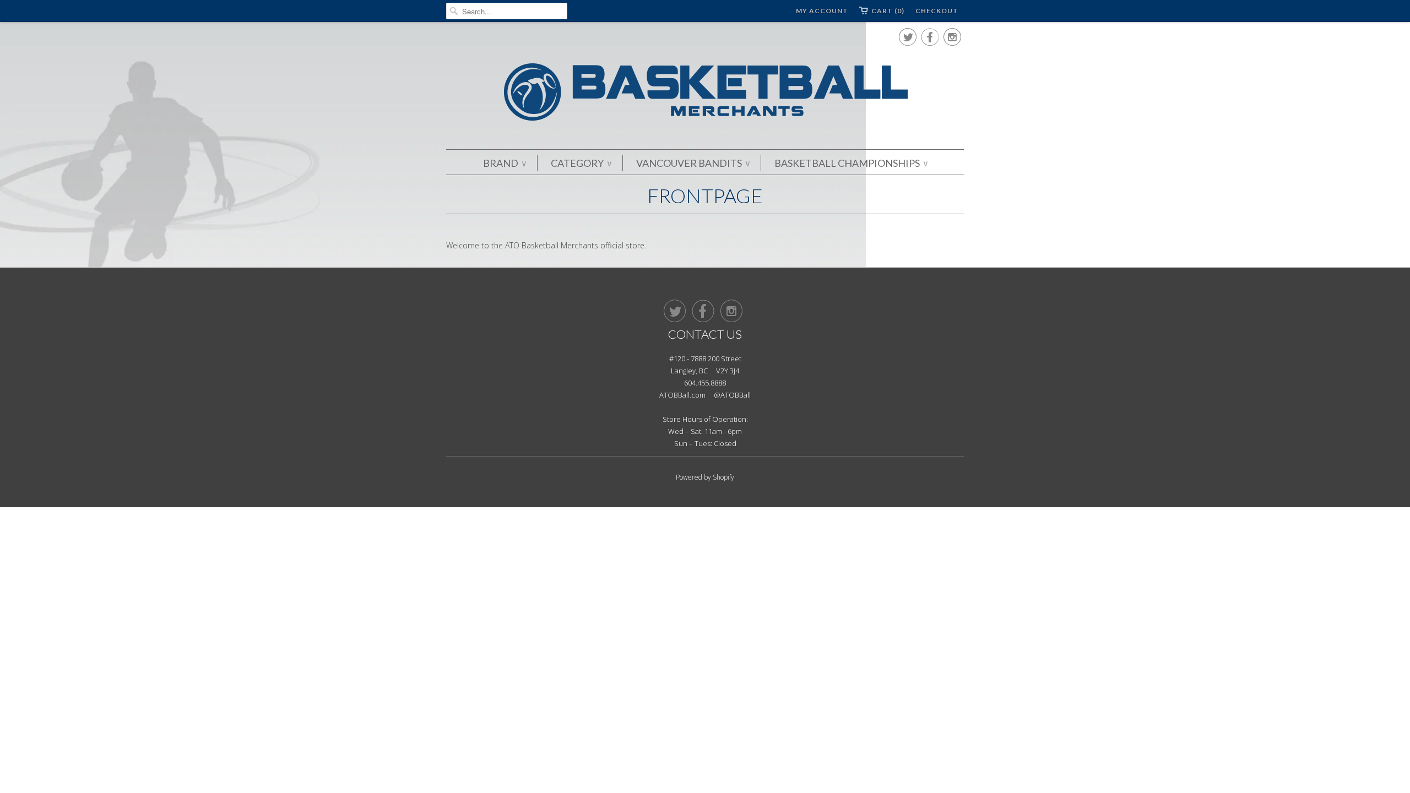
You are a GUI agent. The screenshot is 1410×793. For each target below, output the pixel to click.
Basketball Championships (851, 163)
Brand (504, 163)
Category (581, 163)
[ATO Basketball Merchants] (705, 94)
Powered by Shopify (705, 477)
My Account (822, 11)
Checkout (936, 11)
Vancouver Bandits (693, 163)
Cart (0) (887, 11)
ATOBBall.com (682, 395)
